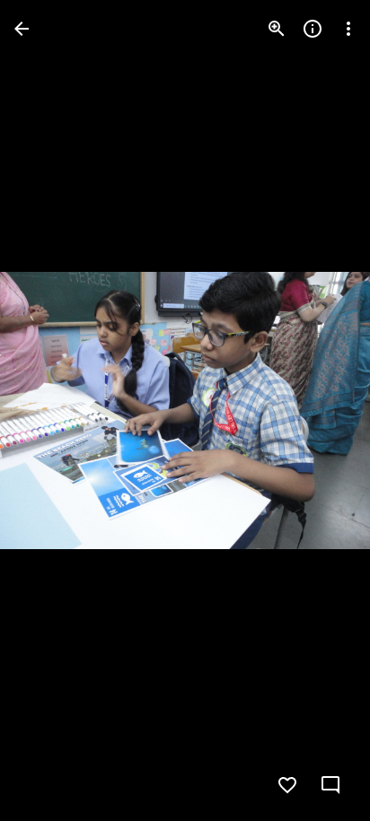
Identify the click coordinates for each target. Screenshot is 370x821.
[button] (50, 411)
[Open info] (312, 29)
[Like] (287, 785)
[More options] (348, 29)
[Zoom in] (277, 29)
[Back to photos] (21, 28)
